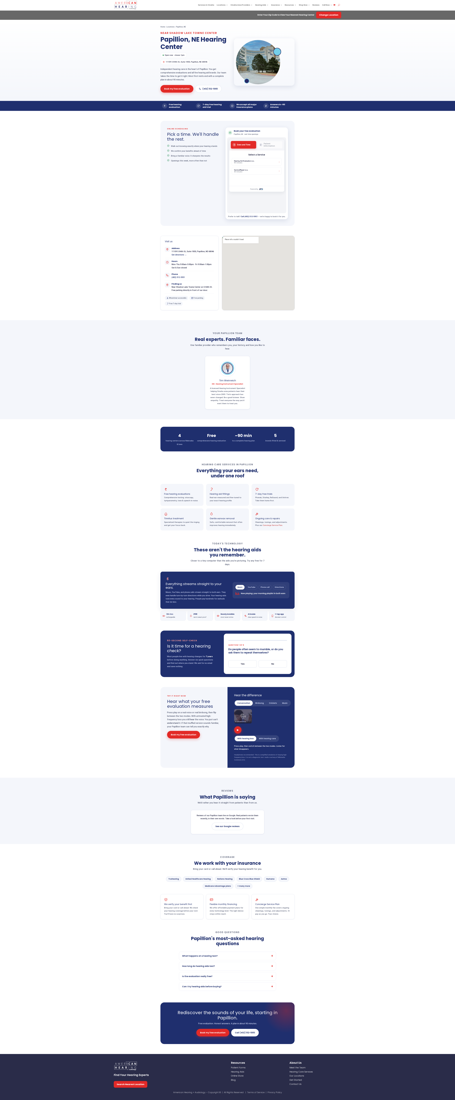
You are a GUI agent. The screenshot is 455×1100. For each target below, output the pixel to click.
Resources (289, 5)
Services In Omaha (206, 5)
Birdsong (259, 703)
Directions (279, 587)
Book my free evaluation (177, 88)
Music (240, 587)
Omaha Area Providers (240, 5)
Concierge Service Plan (272, 525)
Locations (221, 5)
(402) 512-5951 (210, 88)
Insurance (275, 5)
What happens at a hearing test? (200, 956)
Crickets (273, 703)
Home (162, 27)
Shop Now (303, 5)
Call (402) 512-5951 (249, 216)
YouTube (251, 587)
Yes (243, 663)
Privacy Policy (275, 1092)
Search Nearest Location (130, 1084)
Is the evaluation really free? (197, 976)
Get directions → (179, 255)
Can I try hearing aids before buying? (202, 986)
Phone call (265, 587)
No (272, 663)
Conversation (243, 703)
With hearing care (267, 738)
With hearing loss (245, 738)
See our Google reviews (227, 826)
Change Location (328, 14)
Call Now (326, 5)
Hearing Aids (260, 5)
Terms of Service (256, 1092)
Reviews (315, 5)
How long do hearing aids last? (198, 966)
